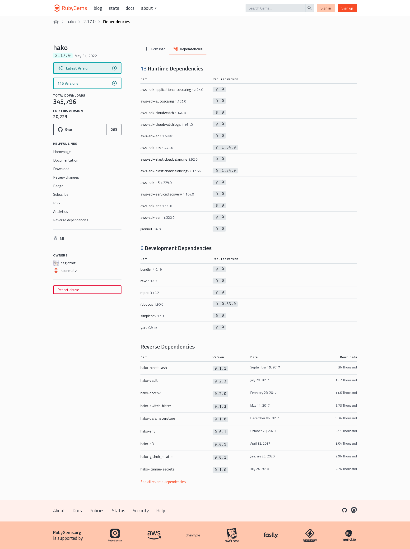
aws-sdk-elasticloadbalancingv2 (171, 171)
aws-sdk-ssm (157, 217)
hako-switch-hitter (155, 406)
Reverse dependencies (71, 220)
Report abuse (68, 290)
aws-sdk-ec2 (156, 136)
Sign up (347, 8)
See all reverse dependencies (163, 481)
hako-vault (149, 380)
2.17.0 (89, 21)
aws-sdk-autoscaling (163, 101)
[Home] (56, 21)
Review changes (66, 177)
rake (148, 281)
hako (71, 21)
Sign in (326, 8)
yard (148, 327)
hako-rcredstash (153, 367)
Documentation (65, 160)
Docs (130, 8)
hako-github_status (156, 456)
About (59, 510)
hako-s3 (147, 444)
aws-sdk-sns (156, 206)
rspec (149, 292)
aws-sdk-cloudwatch (163, 113)
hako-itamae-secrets (157, 469)
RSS (56, 203)
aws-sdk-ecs (156, 147)
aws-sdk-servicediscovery (167, 194)
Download (61, 169)
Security (141, 510)
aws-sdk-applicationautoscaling (171, 89)
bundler (151, 269)
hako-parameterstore (157, 418)
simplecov (152, 316)
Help (160, 510)
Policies (96, 510)
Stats (114, 8)
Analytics (60, 211)
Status (118, 510)
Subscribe (60, 194)
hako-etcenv (150, 393)
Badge (58, 186)
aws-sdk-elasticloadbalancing (168, 159)
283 (114, 129)
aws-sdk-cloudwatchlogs (166, 124)
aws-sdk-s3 (156, 182)
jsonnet (150, 229)
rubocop (151, 304)
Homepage (62, 151)
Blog (98, 8)
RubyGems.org (67, 532)
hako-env (147, 431)
